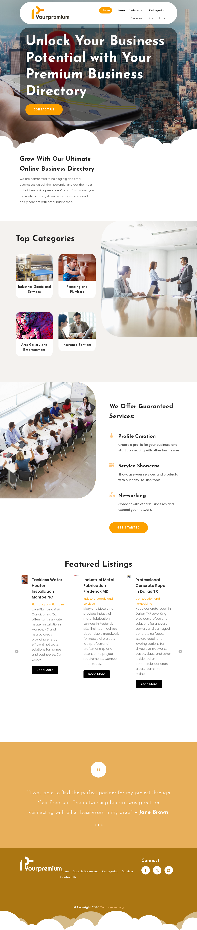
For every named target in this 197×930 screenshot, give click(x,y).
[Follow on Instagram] (168, 870)
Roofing (142, 593)
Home (105, 10)
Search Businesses (130, 10)
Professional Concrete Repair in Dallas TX (99, 585)
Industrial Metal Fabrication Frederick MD (46, 585)
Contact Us (157, 18)
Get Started (128, 527)
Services (136, 18)
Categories (157, 10)
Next (180, 652)
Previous (17, 652)
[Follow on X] (157, 870)
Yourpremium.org (112, 907)
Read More (44, 674)
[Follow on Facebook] (145, 870)
